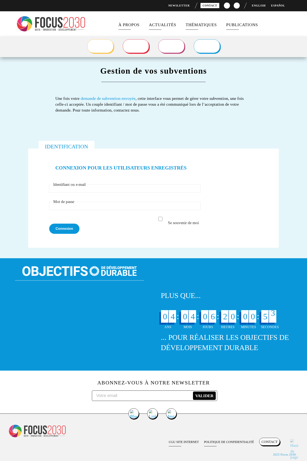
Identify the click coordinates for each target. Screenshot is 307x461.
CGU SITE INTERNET (184, 442)
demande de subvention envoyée (108, 98)
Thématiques (201, 24)
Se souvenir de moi (183, 223)
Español (278, 5)
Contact (210, 5)
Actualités (162, 24)
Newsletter (179, 5)
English (259, 5)
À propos (129, 24)
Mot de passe (63, 201)
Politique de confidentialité (229, 442)
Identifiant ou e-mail (69, 184)
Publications (242, 24)
